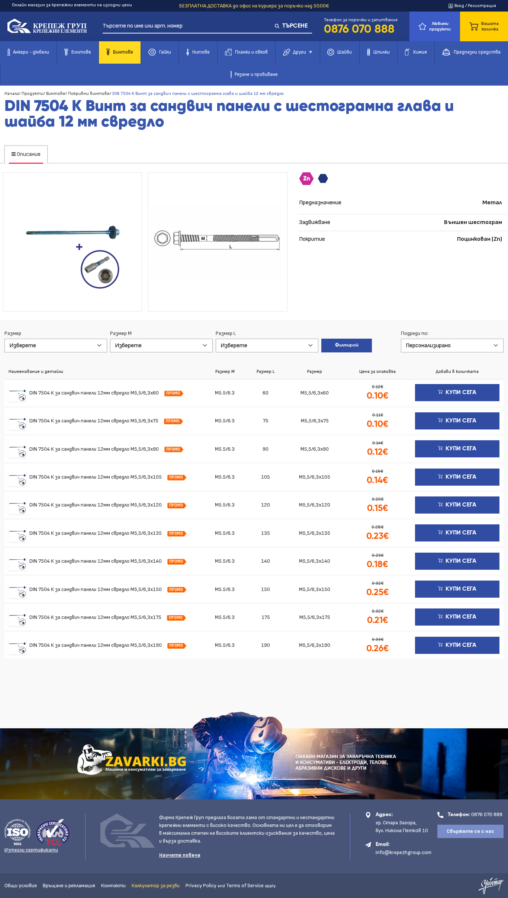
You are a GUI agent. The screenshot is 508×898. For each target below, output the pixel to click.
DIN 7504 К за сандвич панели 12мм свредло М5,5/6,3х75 (94, 421)
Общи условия (20, 885)
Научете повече (179, 855)
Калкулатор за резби (156, 885)
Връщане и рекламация (69, 885)
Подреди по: (414, 333)
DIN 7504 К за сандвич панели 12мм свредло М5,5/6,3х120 (96, 505)
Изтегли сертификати (31, 850)
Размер (12, 333)
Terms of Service (245, 885)
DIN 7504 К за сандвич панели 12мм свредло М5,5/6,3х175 (96, 617)
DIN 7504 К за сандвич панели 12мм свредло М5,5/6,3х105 (96, 477)
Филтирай (347, 345)
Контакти (113, 885)
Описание (28, 154)
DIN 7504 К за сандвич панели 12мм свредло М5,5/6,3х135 (96, 533)
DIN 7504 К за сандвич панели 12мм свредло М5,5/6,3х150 (96, 589)
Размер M (121, 333)
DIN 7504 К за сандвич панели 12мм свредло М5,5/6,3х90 (94, 449)
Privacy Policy (201, 885)
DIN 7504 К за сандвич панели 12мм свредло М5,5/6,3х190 (96, 645)
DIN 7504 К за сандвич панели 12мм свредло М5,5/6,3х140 (96, 561)
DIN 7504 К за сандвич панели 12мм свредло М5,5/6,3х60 (94, 393)
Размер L (226, 333)
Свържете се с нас (470, 831)
